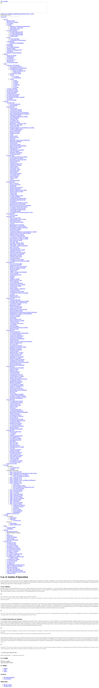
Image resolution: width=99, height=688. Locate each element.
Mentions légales (8, 686)
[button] (10, 466)
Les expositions (7, 678)
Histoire (6, 668)
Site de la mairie (8, 684)
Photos (5, 671)
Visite (5, 670)
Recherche (3, 15)
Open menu (3, 16)
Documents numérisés (9, 677)
